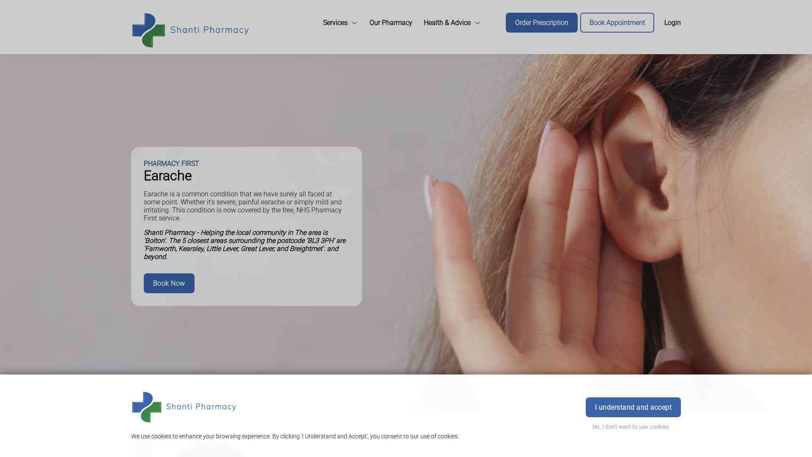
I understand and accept (633, 407)
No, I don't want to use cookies (631, 427)
